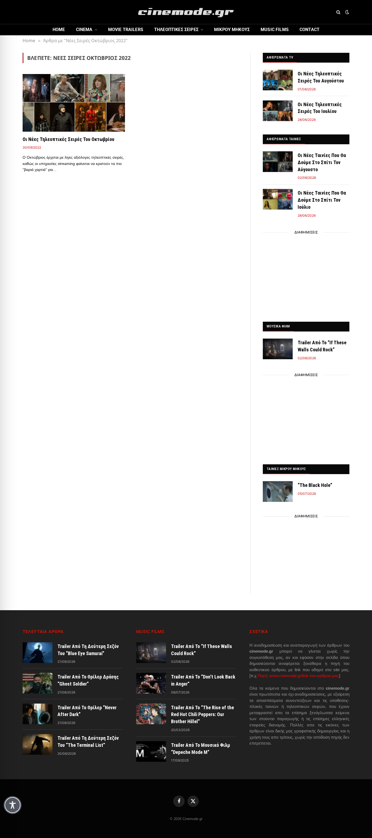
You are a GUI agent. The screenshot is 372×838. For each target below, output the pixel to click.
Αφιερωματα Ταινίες (284, 139)
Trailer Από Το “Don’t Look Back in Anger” (203, 680)
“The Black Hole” (315, 485)
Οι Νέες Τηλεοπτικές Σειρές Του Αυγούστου (321, 77)
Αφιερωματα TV (280, 57)
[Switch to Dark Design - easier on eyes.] (346, 12)
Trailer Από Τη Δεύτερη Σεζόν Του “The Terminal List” (88, 741)
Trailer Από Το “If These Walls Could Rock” (322, 346)
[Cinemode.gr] (186, 12)
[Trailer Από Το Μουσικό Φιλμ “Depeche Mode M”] (151, 751)
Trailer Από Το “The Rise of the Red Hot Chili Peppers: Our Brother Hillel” (202, 714)
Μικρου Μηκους (232, 29)
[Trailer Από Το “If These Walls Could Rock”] (278, 349)
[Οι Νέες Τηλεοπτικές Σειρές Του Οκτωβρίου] (74, 103)
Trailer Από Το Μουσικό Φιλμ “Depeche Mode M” (200, 748)
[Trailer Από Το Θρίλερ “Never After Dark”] (38, 714)
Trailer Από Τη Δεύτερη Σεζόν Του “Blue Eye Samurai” (88, 649)
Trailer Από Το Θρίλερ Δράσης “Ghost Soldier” (88, 680)
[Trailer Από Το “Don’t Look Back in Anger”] (151, 683)
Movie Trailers (125, 29)
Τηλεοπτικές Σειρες (176, 29)
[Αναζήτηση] (338, 12)
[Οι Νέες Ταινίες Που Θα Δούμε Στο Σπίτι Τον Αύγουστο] (278, 161)
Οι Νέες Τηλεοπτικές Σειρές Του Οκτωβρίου (68, 139)
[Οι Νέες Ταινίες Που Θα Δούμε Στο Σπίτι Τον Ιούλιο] (278, 199)
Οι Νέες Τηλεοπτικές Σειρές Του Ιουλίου (320, 108)
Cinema (84, 29)
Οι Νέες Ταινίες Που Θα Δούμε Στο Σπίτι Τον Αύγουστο (322, 162)
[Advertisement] (306, 275)
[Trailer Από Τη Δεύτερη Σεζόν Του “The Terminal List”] (38, 744)
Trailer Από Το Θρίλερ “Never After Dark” (87, 711)
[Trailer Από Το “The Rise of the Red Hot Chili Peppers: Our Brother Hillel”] (151, 714)
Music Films (275, 29)
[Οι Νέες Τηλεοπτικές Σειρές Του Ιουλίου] (278, 110)
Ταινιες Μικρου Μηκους (286, 469)
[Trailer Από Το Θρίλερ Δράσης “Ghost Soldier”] (38, 683)
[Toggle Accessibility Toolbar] (12, 805)
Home (59, 29)
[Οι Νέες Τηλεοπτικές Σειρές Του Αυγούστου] (278, 80)
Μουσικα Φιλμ (278, 326)
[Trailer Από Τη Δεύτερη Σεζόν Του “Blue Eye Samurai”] (38, 652)
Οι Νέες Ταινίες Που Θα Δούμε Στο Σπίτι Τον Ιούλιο (322, 200)
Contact (309, 29)
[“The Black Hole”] (278, 491)
